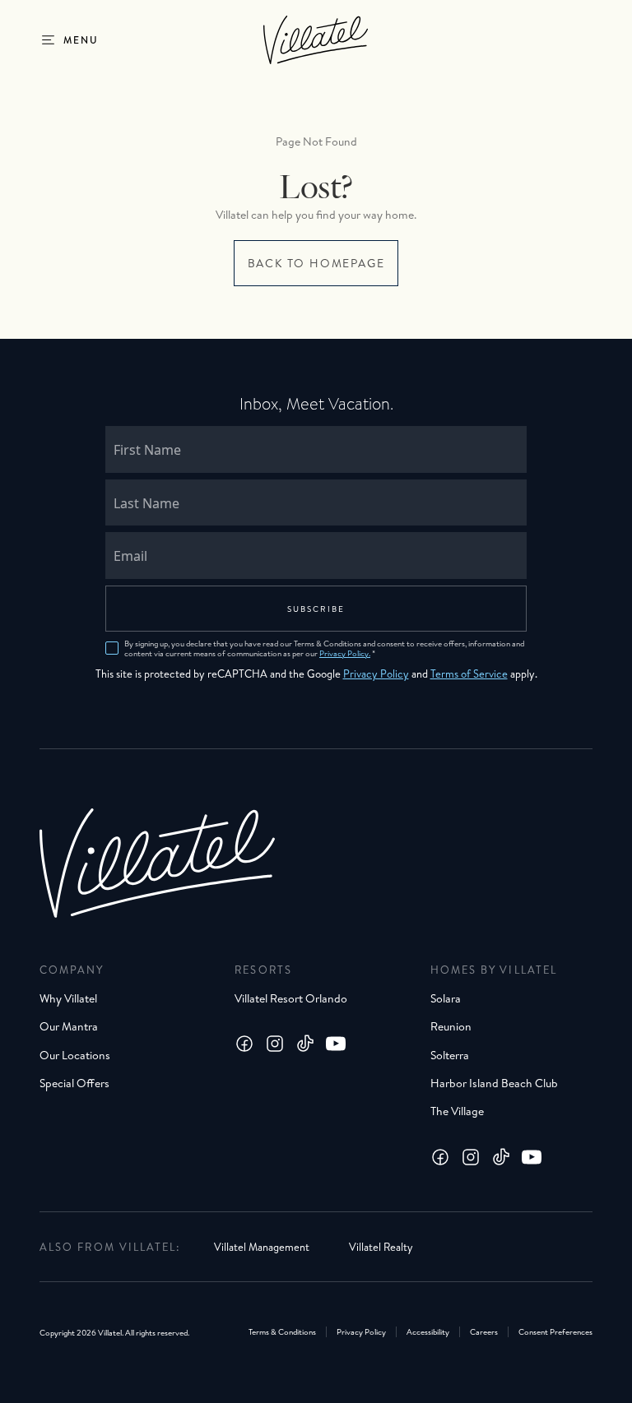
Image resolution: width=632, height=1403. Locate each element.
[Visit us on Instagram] (275, 1043)
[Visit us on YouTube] (336, 1043)
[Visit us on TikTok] (305, 1043)
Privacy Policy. (344, 653)
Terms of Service (469, 673)
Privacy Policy (376, 673)
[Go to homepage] (315, 40)
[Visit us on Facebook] (244, 1043)
